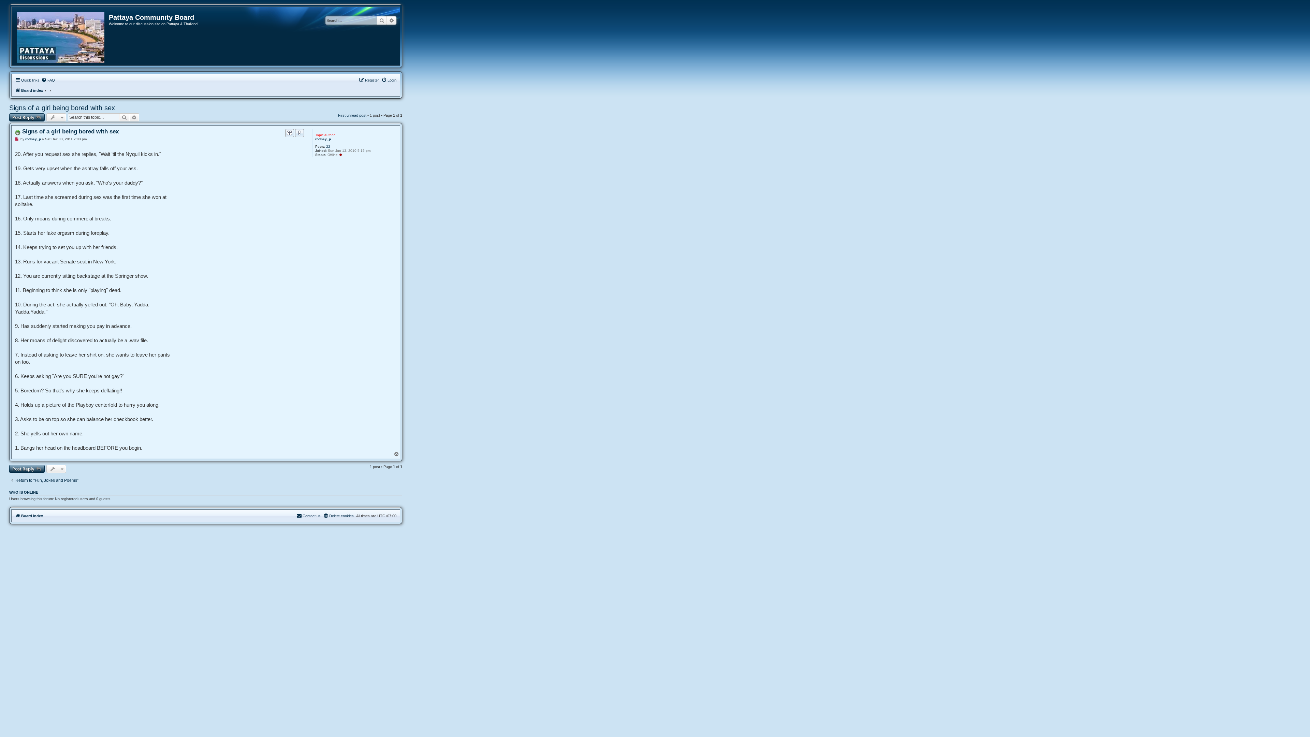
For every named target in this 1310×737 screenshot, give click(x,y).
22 (328, 146)
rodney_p (323, 139)
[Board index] (61, 36)
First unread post (352, 115)
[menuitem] (48, 80)
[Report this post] (299, 133)
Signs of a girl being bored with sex (62, 108)
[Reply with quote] (289, 133)
